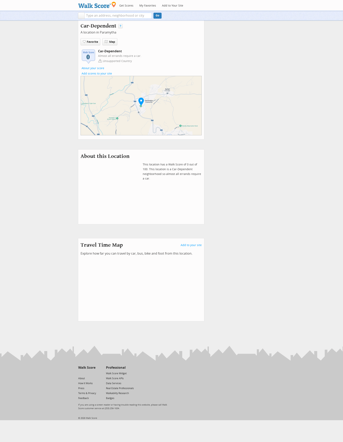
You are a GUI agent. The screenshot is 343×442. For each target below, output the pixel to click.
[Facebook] (86, 373)
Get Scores (126, 5)
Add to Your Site (172, 5)
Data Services (113, 383)
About (81, 378)
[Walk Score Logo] (97, 5)
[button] (81, 15)
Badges (110, 398)
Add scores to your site (97, 73)
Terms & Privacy (87, 393)
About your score (93, 68)
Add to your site (191, 245)
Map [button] (112, 42)
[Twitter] (80, 373)
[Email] (93, 373)
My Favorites (147, 5)
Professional (116, 367)
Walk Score (86, 367)
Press (81, 388)
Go (157, 15)
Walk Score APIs (115, 378)
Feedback (83, 398)
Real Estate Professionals (120, 388)
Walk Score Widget (116, 373)
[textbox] (118, 15)
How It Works (85, 383)
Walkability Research (117, 393)
